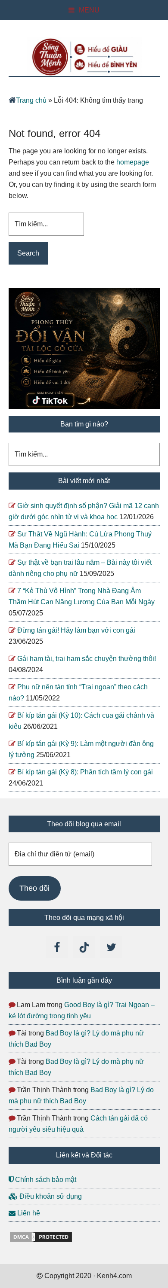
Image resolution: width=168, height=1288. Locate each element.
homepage (132, 162)
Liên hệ (28, 1213)
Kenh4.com (84, 56)
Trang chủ (31, 100)
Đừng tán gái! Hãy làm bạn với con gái (76, 630)
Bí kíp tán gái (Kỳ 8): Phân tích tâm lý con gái (85, 772)
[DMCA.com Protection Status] (41, 1241)
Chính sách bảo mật (44, 1179)
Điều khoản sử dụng (50, 1196)
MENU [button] (89, 10)
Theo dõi (34, 888)
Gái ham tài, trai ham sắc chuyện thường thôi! (86, 658)
